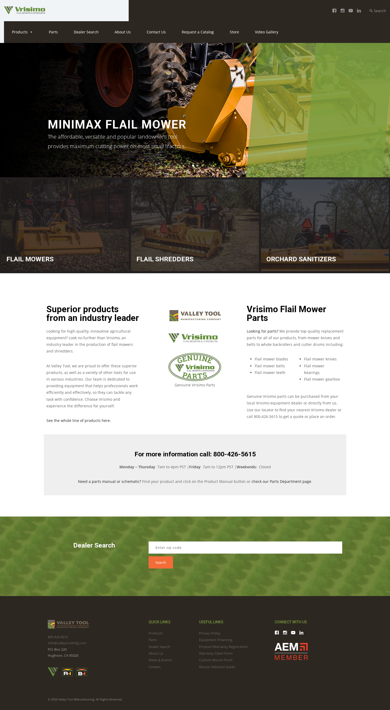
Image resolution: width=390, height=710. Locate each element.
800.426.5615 (58, 636)
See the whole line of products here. (78, 420)
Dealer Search (86, 31)
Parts (53, 31)
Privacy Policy (209, 633)
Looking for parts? (262, 331)
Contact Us (156, 31)
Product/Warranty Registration (223, 646)
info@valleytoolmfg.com (67, 643)
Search (379, 10)
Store (234, 31)
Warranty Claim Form (216, 653)
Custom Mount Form (215, 660)
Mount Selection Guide (217, 666)
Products (20, 31)
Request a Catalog (198, 31)
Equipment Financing (215, 639)
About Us (123, 31)
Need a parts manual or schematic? (109, 481)
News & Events (160, 660)
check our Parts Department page (281, 481)
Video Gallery (266, 31)
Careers (155, 666)
